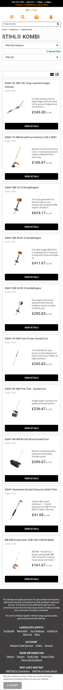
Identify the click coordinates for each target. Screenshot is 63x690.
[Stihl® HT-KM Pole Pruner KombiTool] (16, 358)
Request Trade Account (21, 645)
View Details (31, 126)
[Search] (58, 24)
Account (49, 645)
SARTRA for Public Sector (44, 671)
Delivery (10, 656)
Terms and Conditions (31, 660)
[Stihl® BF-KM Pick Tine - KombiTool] (16, 408)
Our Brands (9, 631)
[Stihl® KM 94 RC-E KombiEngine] (16, 257)
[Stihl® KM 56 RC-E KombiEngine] (16, 308)
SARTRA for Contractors (18, 671)
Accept (14, 685)
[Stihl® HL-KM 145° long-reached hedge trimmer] (16, 106)
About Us (27, 634)
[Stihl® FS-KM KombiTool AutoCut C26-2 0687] (16, 157)
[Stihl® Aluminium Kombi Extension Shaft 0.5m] (16, 509)
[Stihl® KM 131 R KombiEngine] (16, 207)
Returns (21, 656)
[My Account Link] (51, 17)
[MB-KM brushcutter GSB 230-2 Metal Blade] (16, 559)
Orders (39, 645)
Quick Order (33, 656)
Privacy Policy (47, 656)
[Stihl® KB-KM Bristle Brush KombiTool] (16, 459)
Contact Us (52, 631)
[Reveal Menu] (11, 17)
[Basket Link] (36, 17)
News (37, 634)
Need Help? (22, 631)
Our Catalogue (37, 631)
